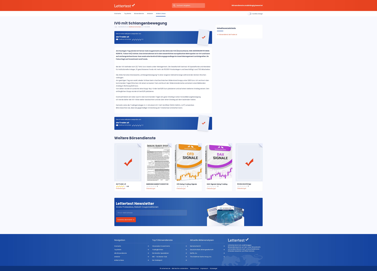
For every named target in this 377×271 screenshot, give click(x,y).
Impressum (204, 268)
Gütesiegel (213, 268)
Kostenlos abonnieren (125, 220)
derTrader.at (122, 36)
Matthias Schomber (135, 27)
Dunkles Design (257, 14)
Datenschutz (194, 268)
